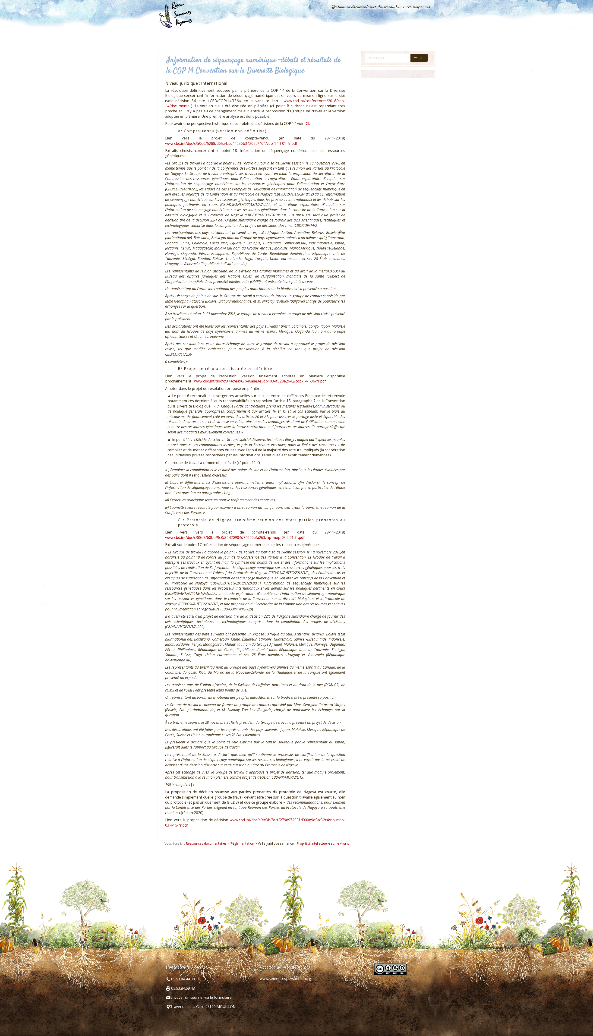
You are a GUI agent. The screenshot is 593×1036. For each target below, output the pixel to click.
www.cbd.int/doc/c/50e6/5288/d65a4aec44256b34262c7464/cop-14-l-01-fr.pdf (231, 143)
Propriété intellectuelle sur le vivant (323, 843)
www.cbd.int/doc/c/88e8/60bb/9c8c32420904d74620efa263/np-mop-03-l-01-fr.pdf (235, 537)
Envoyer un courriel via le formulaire (201, 997)
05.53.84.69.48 (182, 988)
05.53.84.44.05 (182, 979)
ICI (307, 123)
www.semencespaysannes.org (285, 978)
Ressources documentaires (206, 843)
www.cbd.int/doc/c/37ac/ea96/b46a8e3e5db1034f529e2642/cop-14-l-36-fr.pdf (260, 381)
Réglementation (242, 843)
